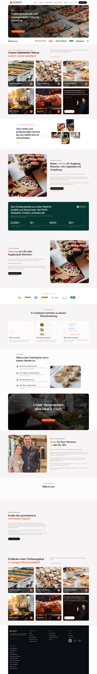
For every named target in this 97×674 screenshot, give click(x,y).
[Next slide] (45, 135)
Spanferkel (66, 2)
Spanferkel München (13, 668)
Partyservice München (14, 664)
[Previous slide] (41, 135)
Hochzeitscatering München (15, 660)
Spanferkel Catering (33, 641)
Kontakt (50, 639)
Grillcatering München (14, 658)
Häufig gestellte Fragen (53, 637)
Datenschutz (71, 637)
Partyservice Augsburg (14, 662)
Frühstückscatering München (15, 656)
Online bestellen (52, 633)
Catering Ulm (12, 652)
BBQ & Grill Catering (58, 2)
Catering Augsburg (13, 648)
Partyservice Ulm (13, 666)
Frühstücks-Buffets (48, 2)
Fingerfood (41, 2)
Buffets (35, 2)
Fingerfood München (13, 654)
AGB (69, 633)
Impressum (71, 635)
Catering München (13, 650)
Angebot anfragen (52, 635)
